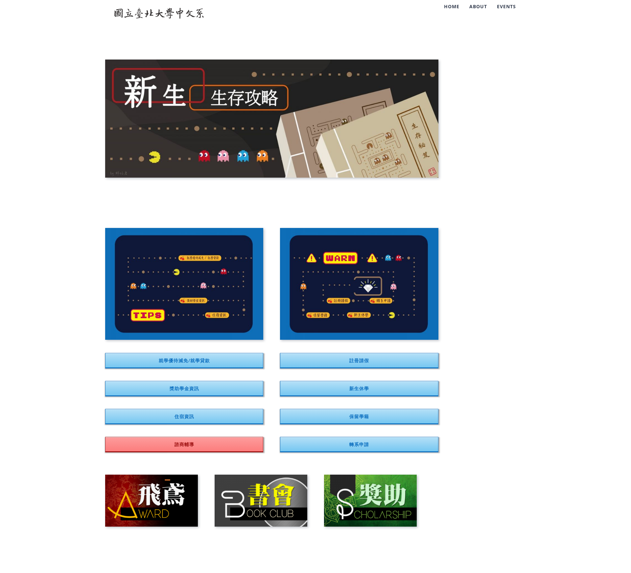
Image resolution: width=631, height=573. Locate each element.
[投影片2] (370, 477)
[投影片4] (151, 477)
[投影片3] (261, 477)
